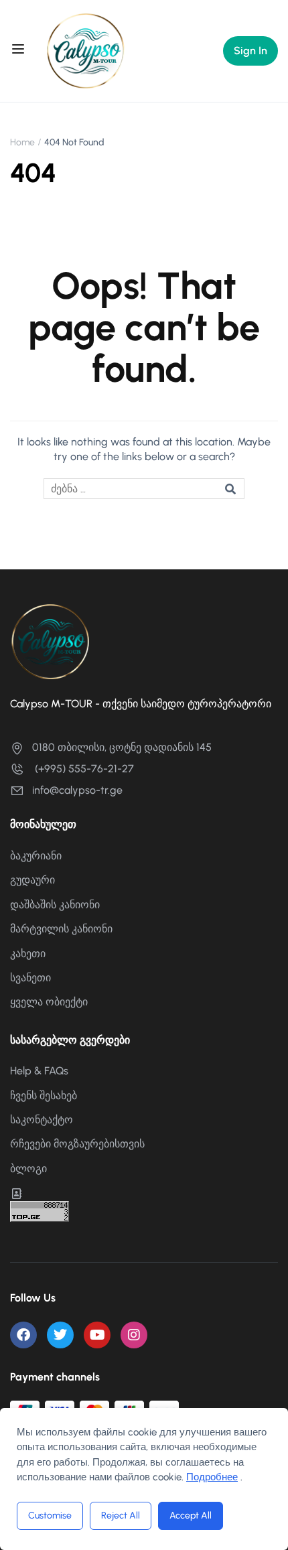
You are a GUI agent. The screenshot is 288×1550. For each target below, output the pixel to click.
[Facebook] (23, 1335)
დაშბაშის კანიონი (55, 904)
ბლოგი (28, 1168)
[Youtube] (97, 1335)
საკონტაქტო (41, 1119)
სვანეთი (30, 977)
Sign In (250, 50)
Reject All (120, 1515)
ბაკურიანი (36, 855)
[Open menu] (19, 51)
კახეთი (28, 953)
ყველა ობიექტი (49, 1001)
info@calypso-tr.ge (77, 790)
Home (22, 142)
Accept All (190, 1515)
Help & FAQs (39, 1070)
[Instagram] (134, 1335)
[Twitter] (60, 1335)
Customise (50, 1515)
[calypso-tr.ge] (86, 50)
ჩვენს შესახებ (43, 1095)
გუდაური (32, 879)
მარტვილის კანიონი (61, 928)
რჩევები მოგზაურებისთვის (77, 1143)
